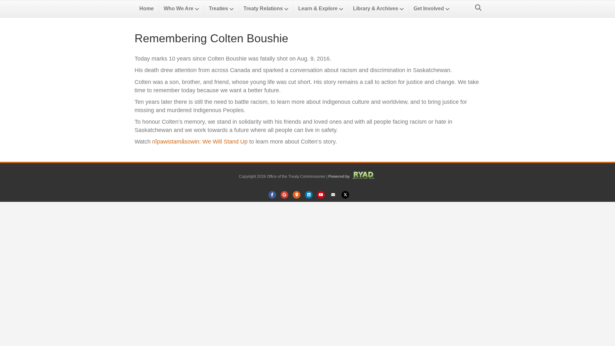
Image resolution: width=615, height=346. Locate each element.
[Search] (476, 7)
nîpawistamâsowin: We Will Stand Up (200, 141)
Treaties (218, 8)
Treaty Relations (263, 8)
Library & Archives (375, 8)
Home (146, 8)
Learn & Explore (318, 8)
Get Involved (429, 8)
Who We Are (178, 8)
